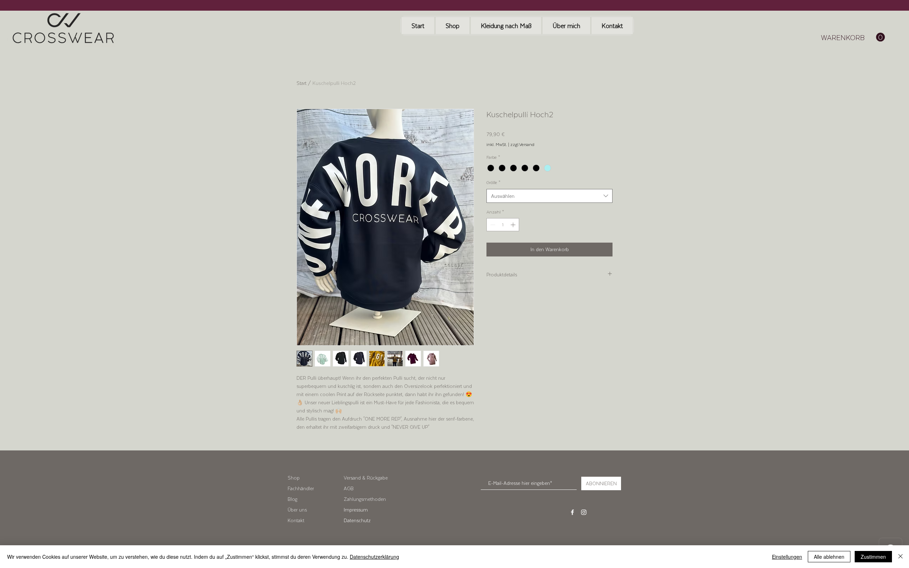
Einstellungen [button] (787, 556)
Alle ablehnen (829, 556)
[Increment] (513, 224)
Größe (493, 182)
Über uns (297, 509)
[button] (853, 37)
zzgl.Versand (522, 144)
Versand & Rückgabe (366, 477)
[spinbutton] (502, 224)
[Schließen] (900, 556)
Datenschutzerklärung (374, 556)
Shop (294, 477)
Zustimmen (873, 556)
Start (301, 83)
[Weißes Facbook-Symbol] (572, 512)
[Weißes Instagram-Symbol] (583, 512)
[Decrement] (492, 224)
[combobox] (549, 196)
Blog (292, 499)
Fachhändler (301, 488)
